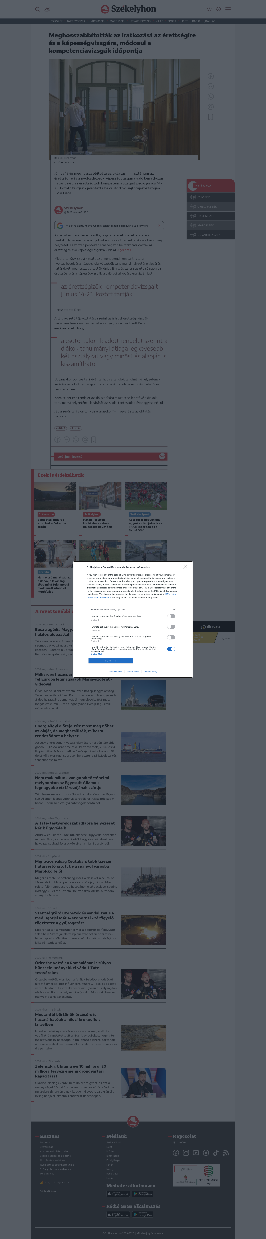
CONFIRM (111, 661)
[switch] (171, 616)
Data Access (133, 671)
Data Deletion (115, 671)
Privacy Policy (150, 671)
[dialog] (133, 619)
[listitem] (133, 609)
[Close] (186, 567)
